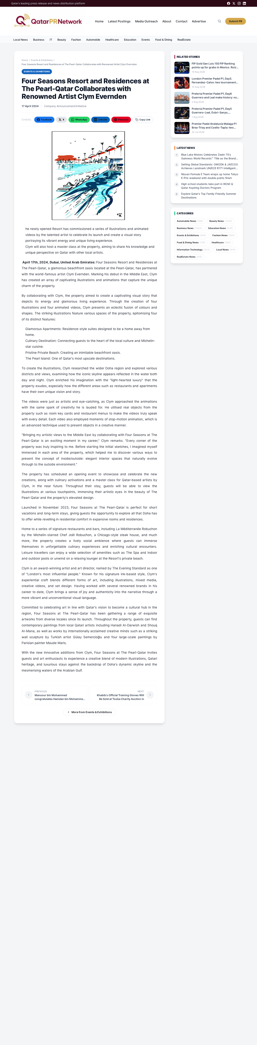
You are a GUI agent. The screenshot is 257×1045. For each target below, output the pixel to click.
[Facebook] (228, 3)
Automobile (93, 39)
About (166, 21)
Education (130, 39)
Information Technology (193, 249)
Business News (189, 228)
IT (51, 39)
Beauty (61, 39)
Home (99, 21)
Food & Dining (163, 39)
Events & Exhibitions (41, 60)
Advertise (199, 21)
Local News (20, 39)
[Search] (219, 21)
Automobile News (190, 221)
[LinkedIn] (244, 3)
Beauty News (220, 221)
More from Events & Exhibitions (91, 712)
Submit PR (235, 21)
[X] (233, 3)
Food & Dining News (191, 242)
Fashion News (223, 235)
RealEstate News (189, 256)
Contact (181, 21)
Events (145, 39)
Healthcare (112, 39)
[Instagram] (239, 3)
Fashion (76, 39)
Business (38, 39)
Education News (220, 228)
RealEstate (184, 39)
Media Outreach (146, 21)
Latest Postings (119, 21)
